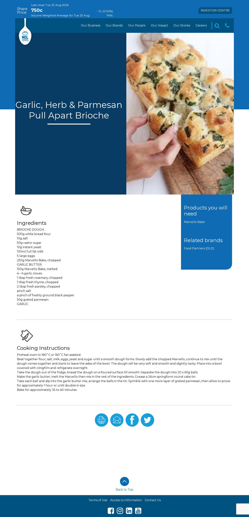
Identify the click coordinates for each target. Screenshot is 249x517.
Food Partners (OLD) (199, 248)
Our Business (90, 25)
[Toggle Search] (217, 25)
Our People (136, 25)
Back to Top (124, 489)
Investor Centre (215, 10)
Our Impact (159, 25)
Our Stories (182, 25)
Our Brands (114, 25)
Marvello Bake (194, 222)
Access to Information (126, 500)
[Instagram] (120, 512)
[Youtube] (138, 512)
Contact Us (153, 500)
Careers (201, 25)
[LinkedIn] (129, 512)
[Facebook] (111, 512)
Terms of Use (97, 500)
